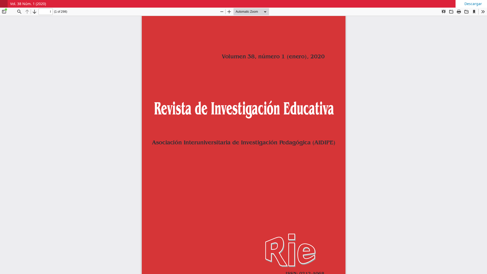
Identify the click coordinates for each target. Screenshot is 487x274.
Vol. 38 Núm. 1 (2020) (28, 3)
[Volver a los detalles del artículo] (4, 4)
